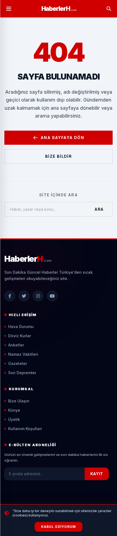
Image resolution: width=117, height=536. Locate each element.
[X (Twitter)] (24, 296)
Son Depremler (22, 372)
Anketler (16, 345)
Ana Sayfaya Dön (62, 137)
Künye (14, 410)
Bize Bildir (58, 156)
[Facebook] (9, 296)
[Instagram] (38, 296)
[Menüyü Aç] (8, 8)
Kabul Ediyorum (58, 527)
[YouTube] (52, 296)
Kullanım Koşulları (25, 428)
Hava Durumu (21, 326)
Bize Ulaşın (18, 401)
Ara (99, 209)
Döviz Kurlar (19, 335)
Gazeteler (17, 363)
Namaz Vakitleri (23, 354)
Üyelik (14, 419)
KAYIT (96, 473)
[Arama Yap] (109, 9)
